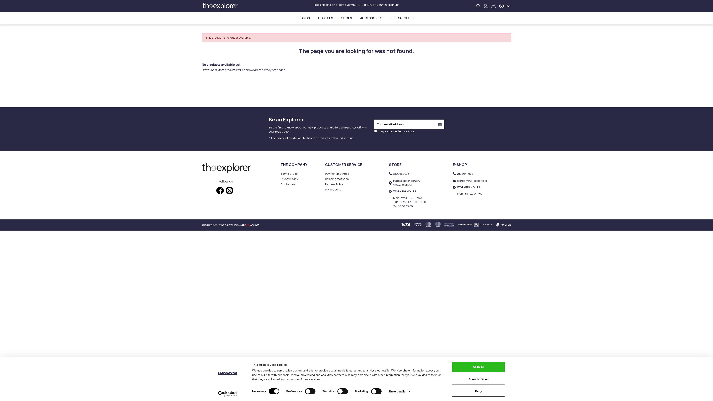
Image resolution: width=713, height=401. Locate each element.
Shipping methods (337, 179)
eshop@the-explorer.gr (472, 181)
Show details (396, 391)
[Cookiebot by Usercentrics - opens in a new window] (227, 394)
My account (333, 189)
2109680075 (401, 174)
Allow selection (479, 379)
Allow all (478, 366)
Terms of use (405, 131)
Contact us (288, 184)
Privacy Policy (289, 179)
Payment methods (337, 174)
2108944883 (465, 174)
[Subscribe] (440, 124)
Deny (478, 391)
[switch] (310, 391)
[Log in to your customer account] (485, 6)
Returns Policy (334, 184)
